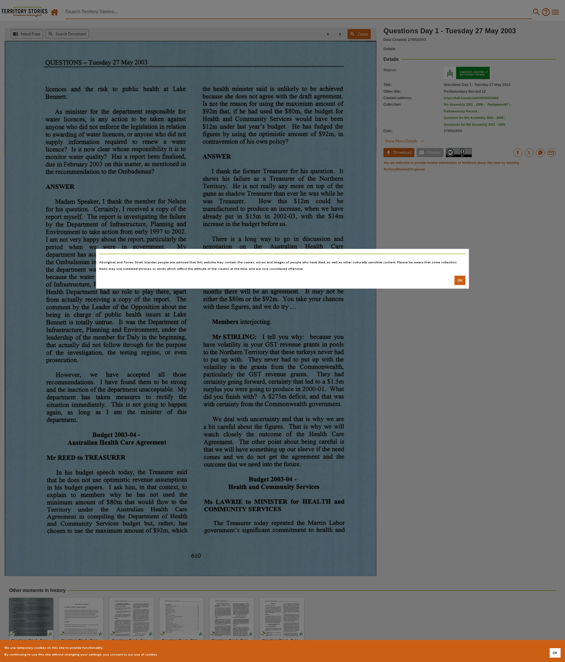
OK (460, 280)
